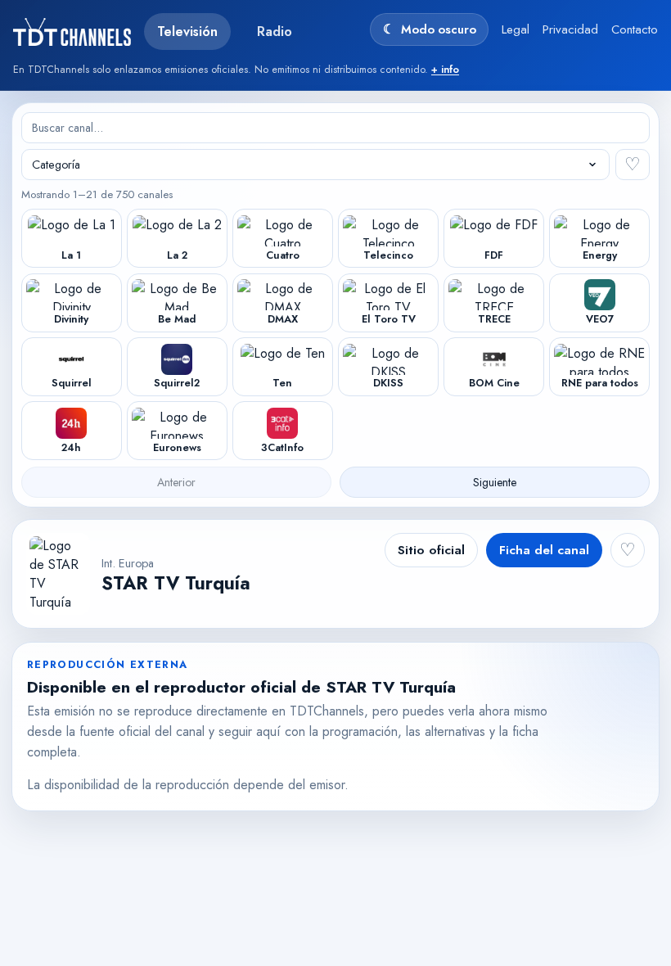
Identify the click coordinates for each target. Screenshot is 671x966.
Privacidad (570, 29)
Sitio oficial (431, 550)
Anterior (176, 482)
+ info (445, 69)
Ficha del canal (544, 550)
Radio (274, 31)
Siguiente (494, 482)
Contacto (634, 29)
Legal (515, 29)
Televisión (187, 31)
